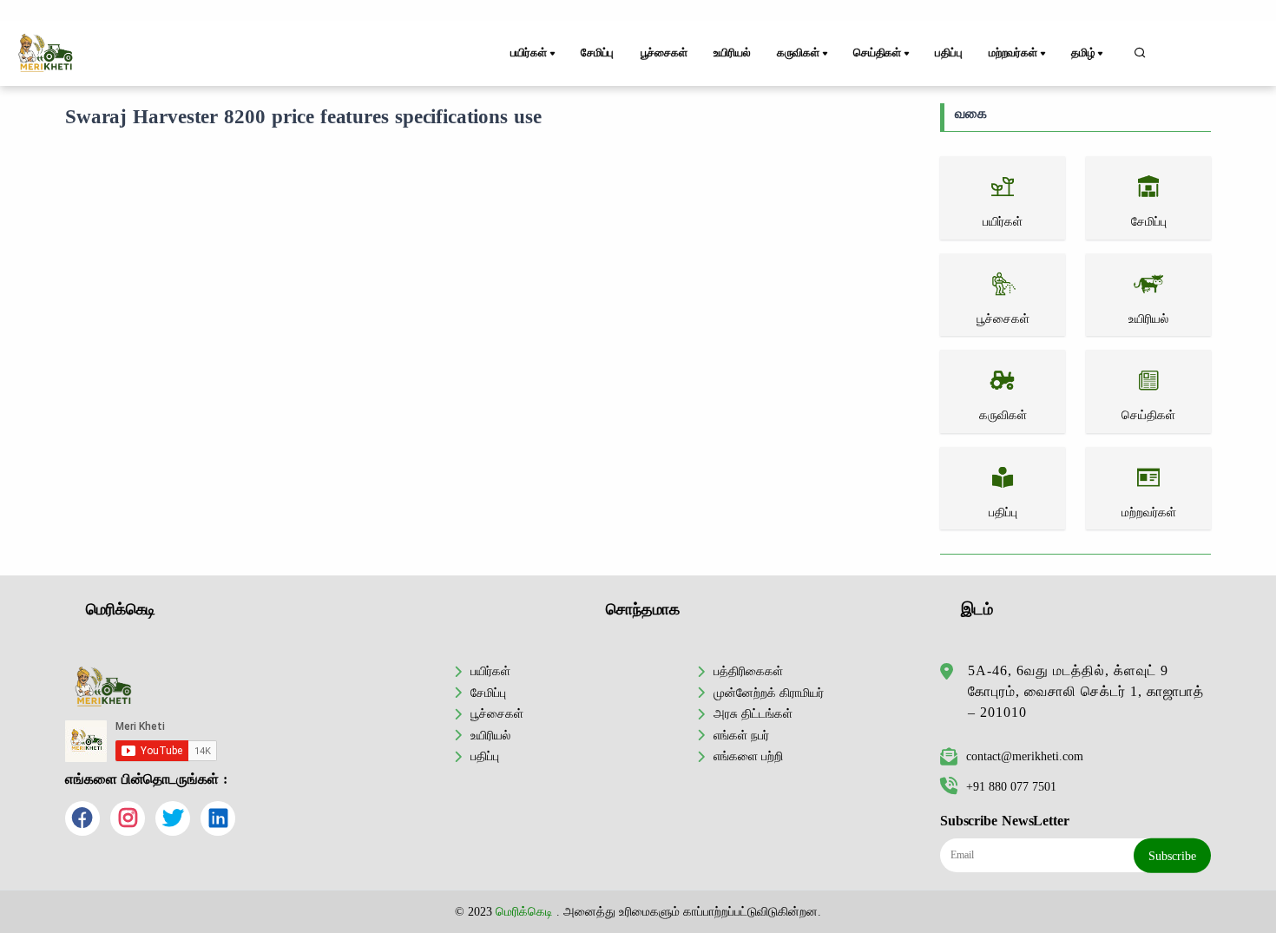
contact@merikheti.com (1024, 756)
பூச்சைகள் (664, 53)
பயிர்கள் (490, 671)
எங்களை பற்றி (748, 756)
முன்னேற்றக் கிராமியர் (769, 693)
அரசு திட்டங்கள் (753, 713)
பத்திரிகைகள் (748, 671)
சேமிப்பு (597, 53)
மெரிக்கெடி (524, 911)
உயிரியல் (732, 53)
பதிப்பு (948, 53)
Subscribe (1172, 856)
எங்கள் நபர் (741, 735)
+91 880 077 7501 (1011, 786)
